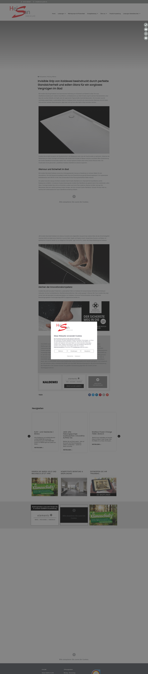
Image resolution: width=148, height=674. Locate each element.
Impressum (77, 356)
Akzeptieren (87, 351)
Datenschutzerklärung (59, 347)
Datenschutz (70, 356)
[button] (146, 25)
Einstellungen (74, 351)
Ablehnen (60, 351)
